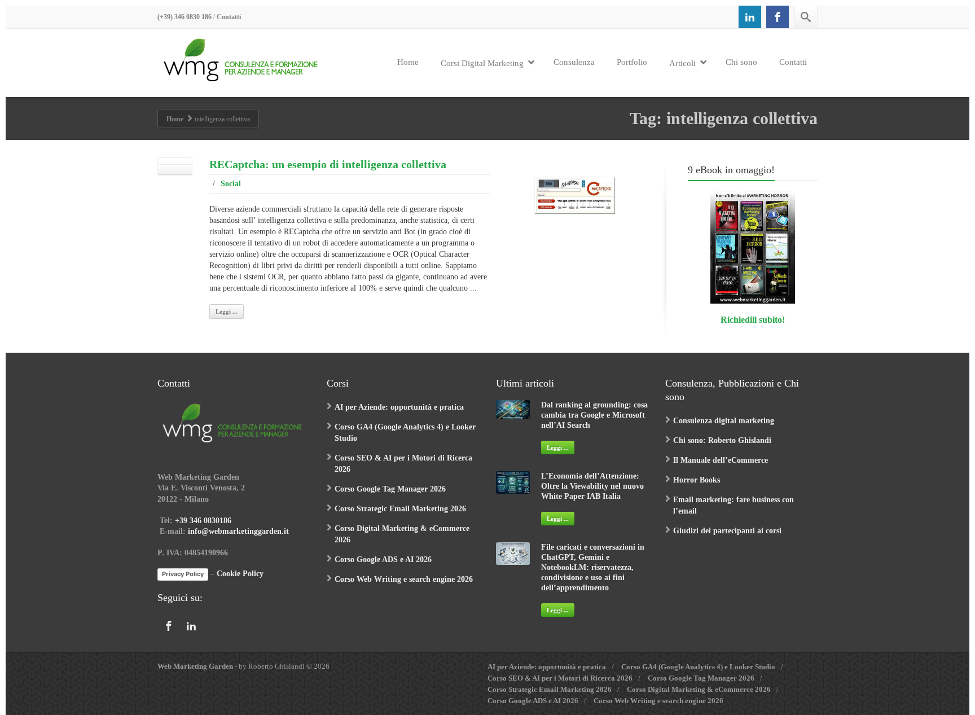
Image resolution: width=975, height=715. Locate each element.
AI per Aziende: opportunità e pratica (399, 407)
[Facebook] (777, 17)
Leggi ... (227, 311)
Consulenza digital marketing (723, 420)
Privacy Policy (183, 574)
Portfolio (632, 62)
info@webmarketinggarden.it (238, 531)
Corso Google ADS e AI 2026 (383, 559)
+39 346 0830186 (203, 520)
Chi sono (741, 62)
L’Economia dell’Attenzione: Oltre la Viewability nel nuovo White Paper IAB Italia (592, 486)
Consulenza (574, 62)
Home (408, 62)
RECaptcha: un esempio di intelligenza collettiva (327, 164)
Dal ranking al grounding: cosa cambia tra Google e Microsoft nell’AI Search (594, 415)
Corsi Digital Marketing (482, 63)
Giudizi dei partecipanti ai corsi (727, 531)
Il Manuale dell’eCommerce (720, 460)
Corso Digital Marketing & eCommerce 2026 (699, 689)
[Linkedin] (750, 17)
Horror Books (696, 480)
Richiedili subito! (753, 319)
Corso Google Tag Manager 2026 (390, 489)
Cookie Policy (240, 574)
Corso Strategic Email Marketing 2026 (400, 509)
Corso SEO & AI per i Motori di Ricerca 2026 (560, 678)
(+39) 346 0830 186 (184, 17)
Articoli (682, 63)
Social (231, 183)
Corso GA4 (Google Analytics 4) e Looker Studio (698, 667)
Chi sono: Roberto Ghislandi (722, 440)
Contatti (229, 17)
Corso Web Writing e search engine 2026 (404, 579)
